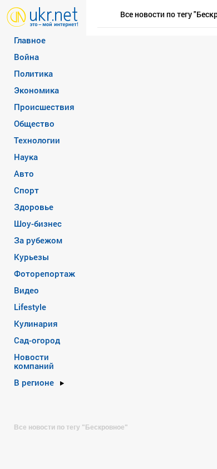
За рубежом (38, 240)
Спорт (26, 190)
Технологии (37, 140)
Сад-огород (37, 340)
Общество (34, 123)
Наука (26, 156)
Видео (26, 290)
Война (26, 56)
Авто (24, 173)
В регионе (34, 382)
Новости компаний (34, 361)
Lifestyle (30, 306)
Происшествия (44, 106)
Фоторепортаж (44, 273)
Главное (30, 40)
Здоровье (33, 206)
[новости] (42, 16)
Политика (33, 73)
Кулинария (36, 323)
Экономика (36, 90)
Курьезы (31, 256)
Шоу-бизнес (38, 223)
